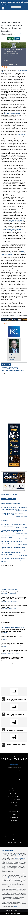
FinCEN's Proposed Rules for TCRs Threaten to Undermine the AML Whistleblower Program (13, 644)
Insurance (14, 825)
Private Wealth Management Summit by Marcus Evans (16, 700)
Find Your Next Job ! (6, 364)
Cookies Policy (4, 4)
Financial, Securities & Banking (14, 811)
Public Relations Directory (14, 779)
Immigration (14, 820)
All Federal (6, 60)
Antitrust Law (14, 785)
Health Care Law (14, 817)
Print (10, 64)
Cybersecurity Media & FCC (14, 799)
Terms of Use (9, 854)
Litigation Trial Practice (8, 56)
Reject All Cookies (16, 7)
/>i (17, 64)
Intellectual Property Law (14, 828)
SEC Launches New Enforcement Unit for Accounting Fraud (11, 621)
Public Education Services (9, 55)
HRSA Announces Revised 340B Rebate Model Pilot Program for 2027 (14, 606)
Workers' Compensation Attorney (10, 367)
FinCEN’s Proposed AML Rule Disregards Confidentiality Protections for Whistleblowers (12, 637)
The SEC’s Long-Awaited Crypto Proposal (11, 592)
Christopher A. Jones (15, 617)
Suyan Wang (4, 632)
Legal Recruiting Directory (14, 770)
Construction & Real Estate (14, 796)
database (12, 857)
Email (10, 356)
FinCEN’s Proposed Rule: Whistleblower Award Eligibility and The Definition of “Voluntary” (13, 630)
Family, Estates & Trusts (14, 808)
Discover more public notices (7, 565)
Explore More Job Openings (6, 373)
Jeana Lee (4, 639)
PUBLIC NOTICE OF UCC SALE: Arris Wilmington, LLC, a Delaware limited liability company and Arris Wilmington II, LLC (13, 560)
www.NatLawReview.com (20, 858)
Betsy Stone (4, 601)
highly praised (23, 256)
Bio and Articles (11, 359)
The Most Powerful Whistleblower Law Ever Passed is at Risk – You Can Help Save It (14, 651)
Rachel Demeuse (5, 646)
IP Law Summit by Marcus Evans (15, 730)
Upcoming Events (6, 686)
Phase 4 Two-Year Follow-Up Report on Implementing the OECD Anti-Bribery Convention (13, 253)
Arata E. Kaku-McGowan (12, 601)
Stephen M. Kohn (7, 33)
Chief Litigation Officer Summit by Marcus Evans (15, 715)
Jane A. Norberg (5, 623)
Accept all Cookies (6, 7)
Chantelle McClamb (6, 617)
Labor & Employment (14, 831)
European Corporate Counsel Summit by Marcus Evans (17, 745)
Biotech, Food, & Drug (14, 790)
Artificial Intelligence (14, 782)
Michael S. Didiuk (12, 593)
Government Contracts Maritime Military (11, 53)
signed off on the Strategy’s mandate (12, 113)
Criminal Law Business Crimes (10, 51)
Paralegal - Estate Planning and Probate (11, 368)
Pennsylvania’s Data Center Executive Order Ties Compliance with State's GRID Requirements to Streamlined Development (13, 614)
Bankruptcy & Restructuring (14, 787)
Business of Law (14, 793)
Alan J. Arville (5, 608)
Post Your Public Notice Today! (8, 498)
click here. (15, 906)
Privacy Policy (17, 854)
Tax (14, 839)
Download (15, 64)
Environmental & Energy (14, 805)
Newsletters (14, 773)
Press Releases (14, 776)
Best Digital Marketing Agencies (14, 767)
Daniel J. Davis (5, 593)
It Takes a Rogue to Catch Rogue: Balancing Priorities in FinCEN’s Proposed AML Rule (12, 658)
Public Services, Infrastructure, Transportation (14, 836)
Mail (12, 64)
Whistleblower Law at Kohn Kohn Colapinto (10, 653)
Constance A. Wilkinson (13, 608)
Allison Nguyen (5, 660)
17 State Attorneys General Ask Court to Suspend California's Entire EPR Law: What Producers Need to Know (13, 599)
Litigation (14, 833)
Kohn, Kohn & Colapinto (17, 33)
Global (5, 58)
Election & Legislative (14, 802)
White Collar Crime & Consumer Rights (14, 842)
